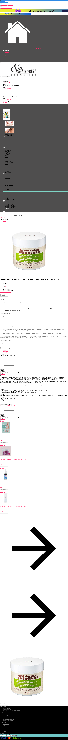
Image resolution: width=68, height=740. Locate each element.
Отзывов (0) (5, 352)
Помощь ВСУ (5, 715)
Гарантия (4, 717)
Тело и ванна (5, 190)
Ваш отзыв (2, 369)
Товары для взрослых (6, 208)
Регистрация (7, 51)
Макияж (4, 136)
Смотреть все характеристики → (6, 404)
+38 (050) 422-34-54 (38, 48)
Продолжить (3, 5)
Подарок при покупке (4, 347)
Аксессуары (5, 201)
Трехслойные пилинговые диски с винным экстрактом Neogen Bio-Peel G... (14, 459)
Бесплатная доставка (4, 297)
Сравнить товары (8, 8)
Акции (4, 211)
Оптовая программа (6, 714)
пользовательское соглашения (11, 736)
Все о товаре (5, 221)
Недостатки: (2, 371)
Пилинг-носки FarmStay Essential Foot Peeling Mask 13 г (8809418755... (13, 435)
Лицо (4, 173)
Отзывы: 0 (2, 217)
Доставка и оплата (6, 713)
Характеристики (6, 222)
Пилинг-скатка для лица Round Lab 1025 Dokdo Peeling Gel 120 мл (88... (13, 506)
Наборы (4, 200)
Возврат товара (5, 727)
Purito (6, 286)
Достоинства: (2, 370)
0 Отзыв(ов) (2, 421)
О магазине (5, 718)
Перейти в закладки (9, 5)
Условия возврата (3, 311)
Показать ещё (7, 420)
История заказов (5, 725)
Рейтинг (1, 373)
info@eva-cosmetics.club (7, 88)
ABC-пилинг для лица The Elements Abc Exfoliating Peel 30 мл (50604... (13, 482)
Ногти (4, 147)
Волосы (4, 158)
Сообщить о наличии (4, 442)
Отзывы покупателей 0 (4, 405)
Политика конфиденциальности (8, 719)
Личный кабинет (6, 55)
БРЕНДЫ (4, 210)
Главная (4, 212)
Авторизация (7, 52)
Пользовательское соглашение (8, 720)
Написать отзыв (8, 292)
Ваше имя (2, 364)
